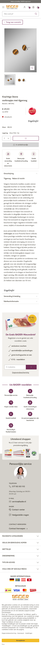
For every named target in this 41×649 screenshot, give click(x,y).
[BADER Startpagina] (12, 7)
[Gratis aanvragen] (31, 367)
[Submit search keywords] (36, 13)
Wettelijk (6, 549)
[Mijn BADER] (25, 7)
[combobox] (20, 13)
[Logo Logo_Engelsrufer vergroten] (33, 121)
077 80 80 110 (18, 486)
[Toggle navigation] (3, 7)
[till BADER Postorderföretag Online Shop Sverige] (17, 580)
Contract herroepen (17, 528)
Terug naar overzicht (13, 22)
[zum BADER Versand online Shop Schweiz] (29, 580)
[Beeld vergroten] (32, 68)
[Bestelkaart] (33, 7)
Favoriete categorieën (12, 536)
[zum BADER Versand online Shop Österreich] (23, 580)
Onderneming (8, 556)
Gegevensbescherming (20, 372)
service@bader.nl (19, 501)
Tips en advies (8, 562)
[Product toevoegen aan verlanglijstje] (26, 138)
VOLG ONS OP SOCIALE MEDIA (14, 569)
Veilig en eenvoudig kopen (14, 543)
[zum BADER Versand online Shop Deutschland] (12, 580)
